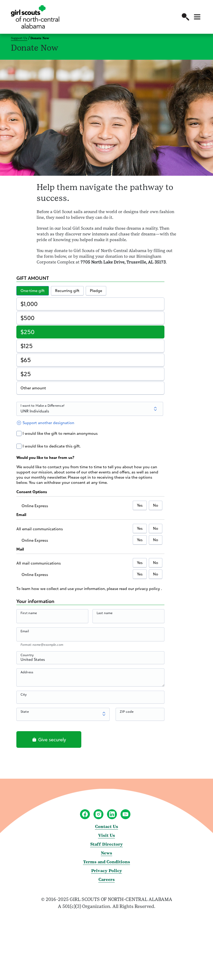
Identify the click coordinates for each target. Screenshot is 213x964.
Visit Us (106, 835)
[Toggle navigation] (197, 17)
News (106, 853)
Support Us (19, 38)
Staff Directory (106, 844)
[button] (185, 17)
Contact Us (106, 826)
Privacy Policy (106, 870)
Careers (106, 879)
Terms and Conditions (106, 861)
